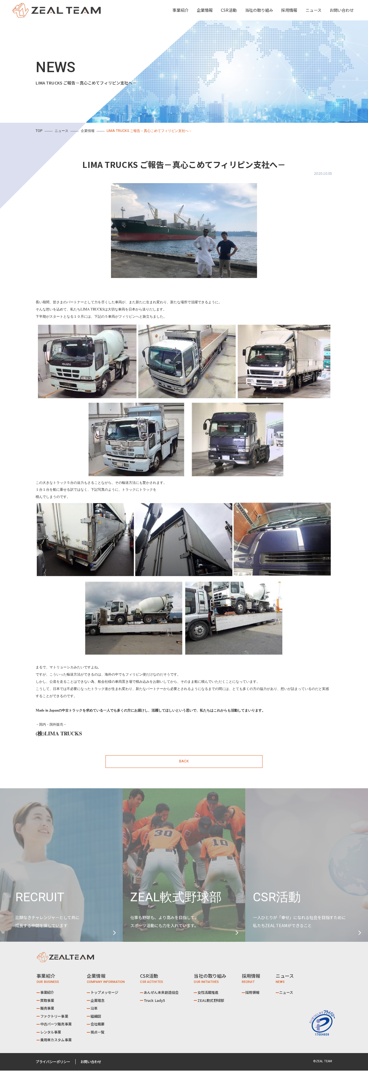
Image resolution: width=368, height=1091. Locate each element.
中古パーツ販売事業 (56, 1024)
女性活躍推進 (208, 992)
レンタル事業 (50, 1032)
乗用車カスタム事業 (56, 1039)
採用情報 (289, 10)
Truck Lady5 (154, 1000)
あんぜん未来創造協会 (161, 992)
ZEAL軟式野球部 (211, 1000)
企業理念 (98, 1000)
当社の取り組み (259, 10)
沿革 (94, 1008)
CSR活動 (229, 10)
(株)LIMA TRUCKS (59, 733)
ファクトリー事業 (54, 1016)
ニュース (313, 10)
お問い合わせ (341, 10)
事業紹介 (47, 992)
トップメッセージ (104, 992)
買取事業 (47, 1000)
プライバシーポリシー (53, 1061)
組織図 (96, 1016)
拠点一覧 (98, 1032)
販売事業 (47, 1008)
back (184, 761)
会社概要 (98, 1024)
